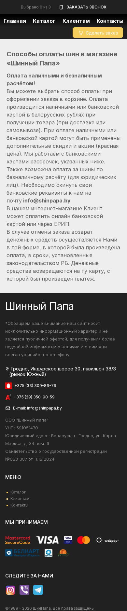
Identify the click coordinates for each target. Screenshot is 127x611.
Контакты (110, 21)
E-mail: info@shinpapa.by (37, 408)
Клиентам (19, 498)
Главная (15, 21)
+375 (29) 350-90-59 (34, 397)
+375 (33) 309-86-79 (35, 385)
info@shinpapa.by (47, 200)
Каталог (44, 21)
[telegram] (38, 590)
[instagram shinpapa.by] (10, 590)
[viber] (24, 590)
